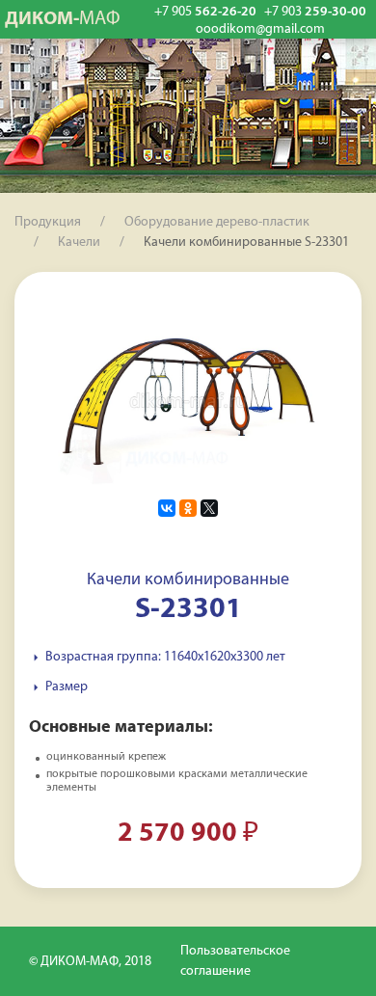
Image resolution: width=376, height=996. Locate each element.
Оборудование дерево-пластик (216, 222)
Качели (79, 242)
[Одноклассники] (188, 508)
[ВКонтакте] (166, 508)
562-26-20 (205, 12)
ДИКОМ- (63, 19)
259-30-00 (315, 12)
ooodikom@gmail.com (260, 30)
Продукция (47, 222)
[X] (209, 508)
